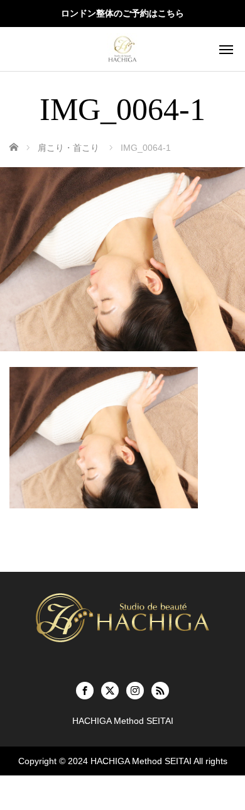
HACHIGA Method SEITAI (141, 761)
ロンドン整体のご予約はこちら (122, 13)
